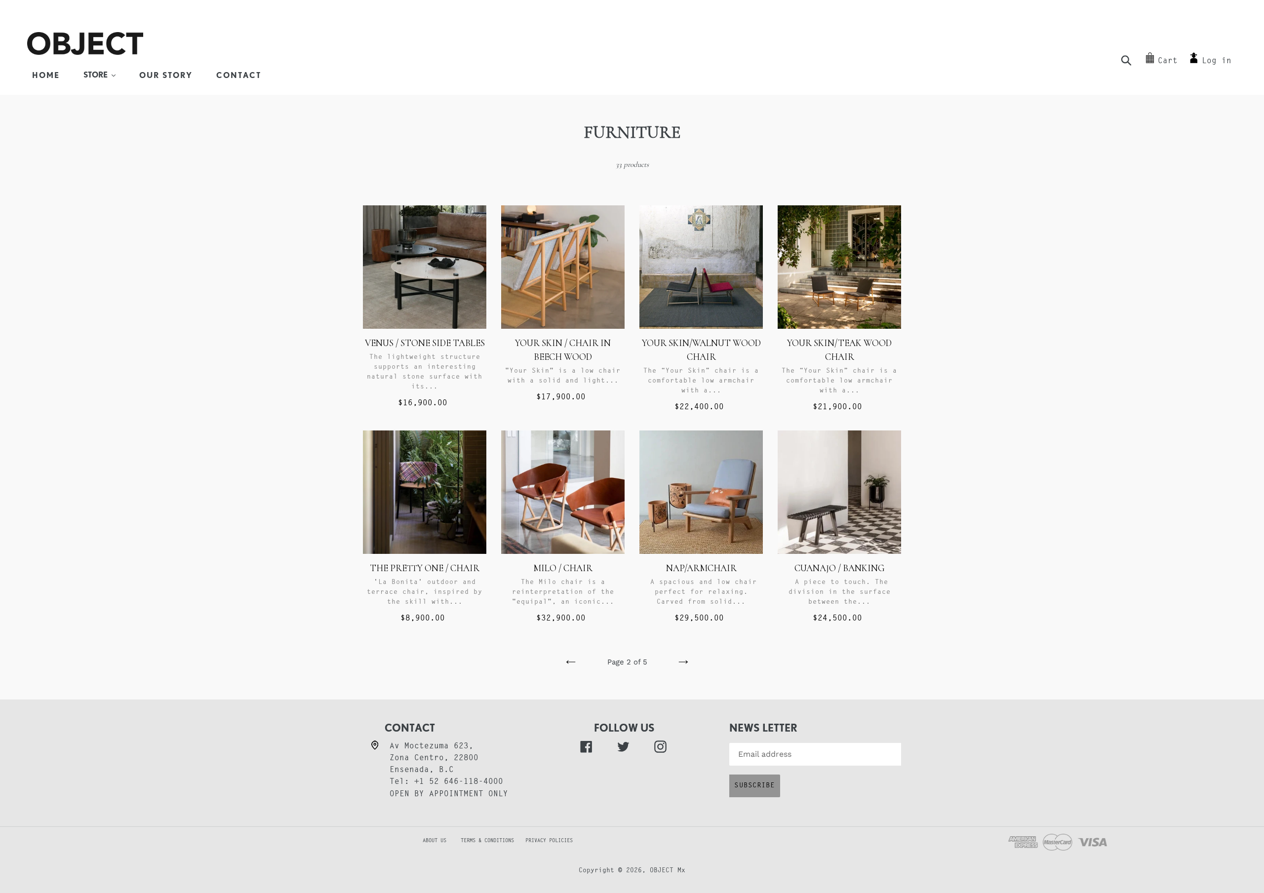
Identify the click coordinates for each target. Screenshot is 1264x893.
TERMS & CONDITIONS (492, 841)
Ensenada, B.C (422, 770)
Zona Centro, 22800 (434, 758)
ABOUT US (418, 841)
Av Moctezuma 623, (432, 746)
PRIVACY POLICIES (549, 841)
